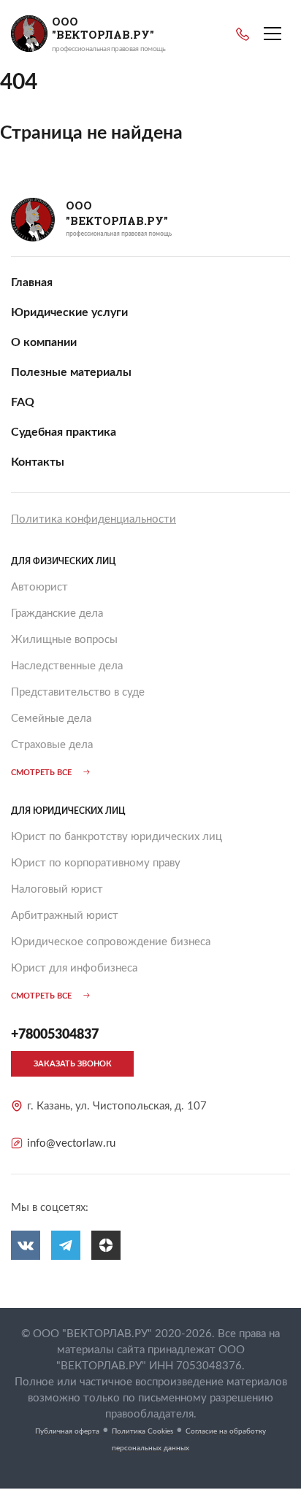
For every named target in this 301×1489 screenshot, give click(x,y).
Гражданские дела (57, 613)
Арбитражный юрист (64, 915)
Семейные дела (51, 718)
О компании (44, 342)
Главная (32, 282)
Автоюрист (39, 587)
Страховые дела (52, 744)
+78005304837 (243, 34)
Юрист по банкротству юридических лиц (116, 836)
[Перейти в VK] (25, 1245)
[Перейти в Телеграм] (65, 1245)
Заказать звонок (73, 1064)
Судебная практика (63, 432)
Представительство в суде (78, 692)
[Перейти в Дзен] (106, 1245)
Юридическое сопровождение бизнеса (110, 941)
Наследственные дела (67, 666)
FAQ (22, 402)
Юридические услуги (69, 312)
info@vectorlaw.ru (71, 1143)
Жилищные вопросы (64, 639)
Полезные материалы (71, 372)
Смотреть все (41, 773)
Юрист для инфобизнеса (74, 968)
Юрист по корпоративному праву (95, 863)
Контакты (37, 462)
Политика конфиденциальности (93, 519)
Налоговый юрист (57, 889)
